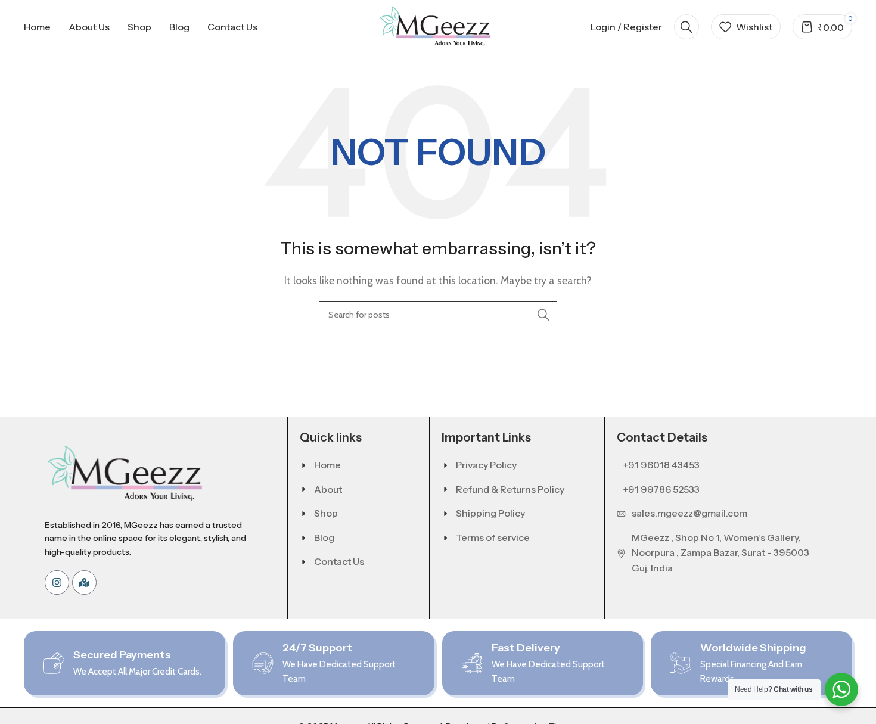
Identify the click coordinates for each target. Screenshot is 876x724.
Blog (324, 537)
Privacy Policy (486, 465)
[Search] (686, 27)
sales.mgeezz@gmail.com (689, 513)
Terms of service (493, 537)
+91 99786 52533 (661, 489)
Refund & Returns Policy (510, 489)
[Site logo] (438, 26)
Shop (326, 513)
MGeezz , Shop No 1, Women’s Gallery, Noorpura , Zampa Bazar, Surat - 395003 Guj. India (720, 553)
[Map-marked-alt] (84, 582)
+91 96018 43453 (661, 465)
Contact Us (339, 561)
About (328, 489)
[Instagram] (57, 582)
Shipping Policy (490, 513)
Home (327, 465)
